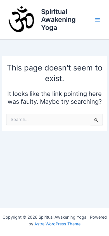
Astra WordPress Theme (57, 223)
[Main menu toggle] (97, 20)
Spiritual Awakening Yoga (58, 20)
